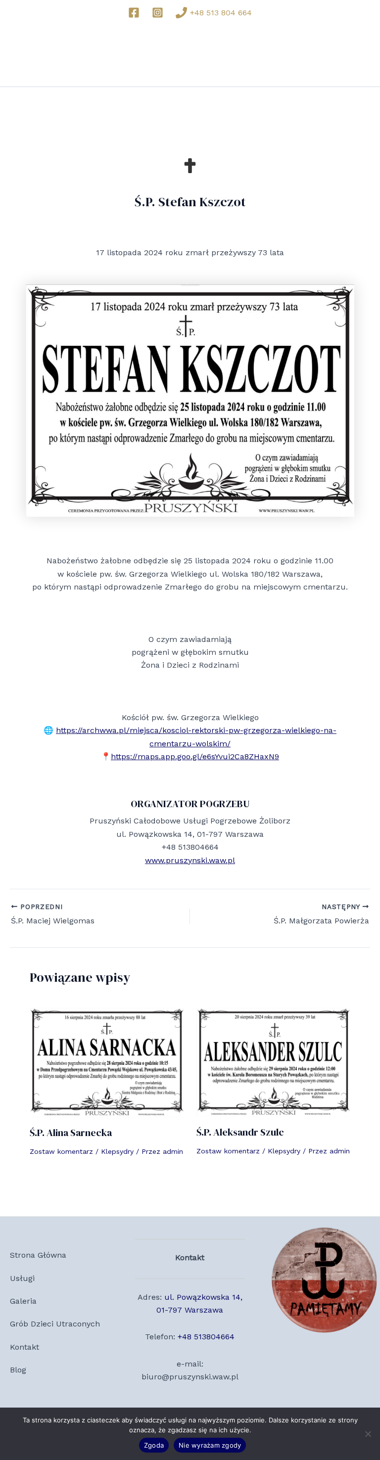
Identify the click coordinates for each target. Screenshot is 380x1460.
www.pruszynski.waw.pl (190, 860)
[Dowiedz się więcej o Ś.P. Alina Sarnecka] (107, 1061)
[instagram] (159, 12)
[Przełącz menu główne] (359, 55)
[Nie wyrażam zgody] (368, 1434)
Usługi (22, 1278)
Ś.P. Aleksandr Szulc (240, 1132)
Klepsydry (117, 1151)
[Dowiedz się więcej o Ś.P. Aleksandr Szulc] (273, 1061)
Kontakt (24, 1347)
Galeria (23, 1301)
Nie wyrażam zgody (210, 1445)
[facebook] (135, 12)
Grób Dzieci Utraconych (55, 1323)
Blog (18, 1369)
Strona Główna (38, 1255)
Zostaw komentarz (61, 1151)
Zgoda (154, 1445)
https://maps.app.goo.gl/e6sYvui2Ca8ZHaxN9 (195, 756)
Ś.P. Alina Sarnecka (71, 1133)
